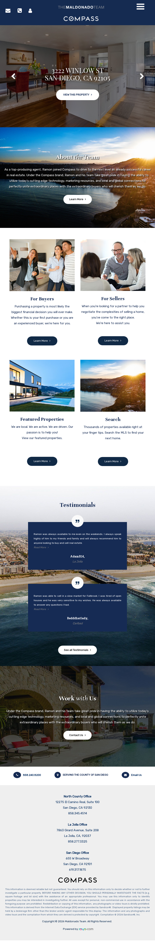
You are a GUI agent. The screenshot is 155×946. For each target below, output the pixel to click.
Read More (40, 547)
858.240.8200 (32, 774)
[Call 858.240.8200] (19, 10)
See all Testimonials (76, 649)
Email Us (136, 774)
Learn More (76, 199)
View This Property (76, 84)
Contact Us (76, 735)
